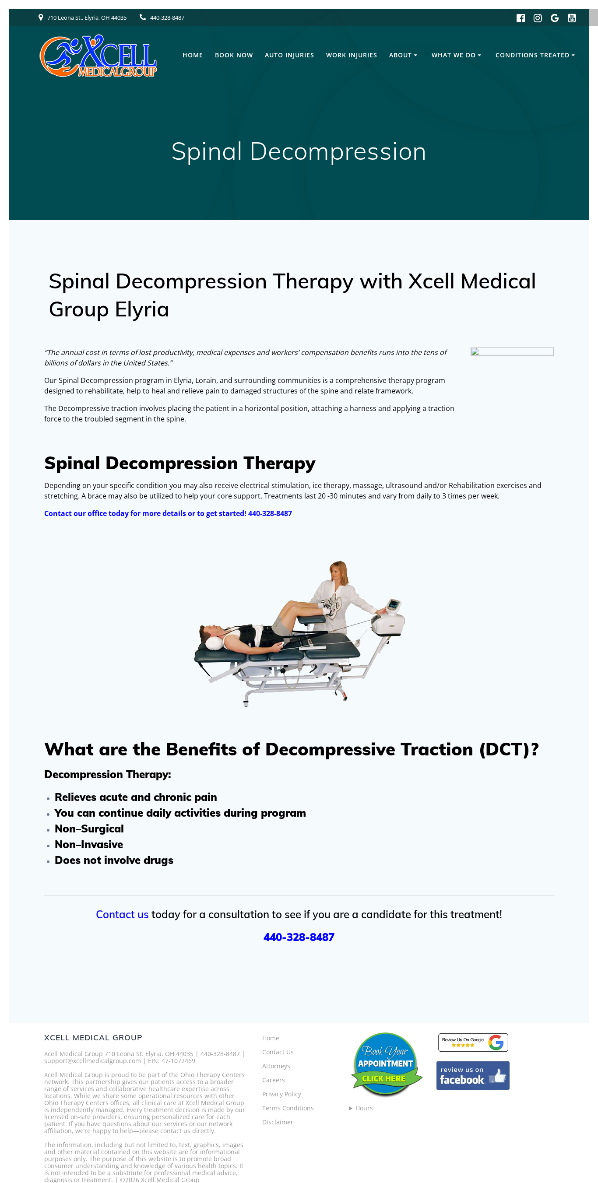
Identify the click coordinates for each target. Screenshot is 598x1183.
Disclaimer (277, 1122)
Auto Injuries (289, 55)
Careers (273, 1080)
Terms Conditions (288, 1108)
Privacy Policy (281, 1094)
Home (193, 55)
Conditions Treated (533, 55)
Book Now (234, 55)
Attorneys (276, 1066)
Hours (364, 1108)
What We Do (454, 55)
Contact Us (278, 1052)
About (400, 55)
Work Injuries (351, 55)
